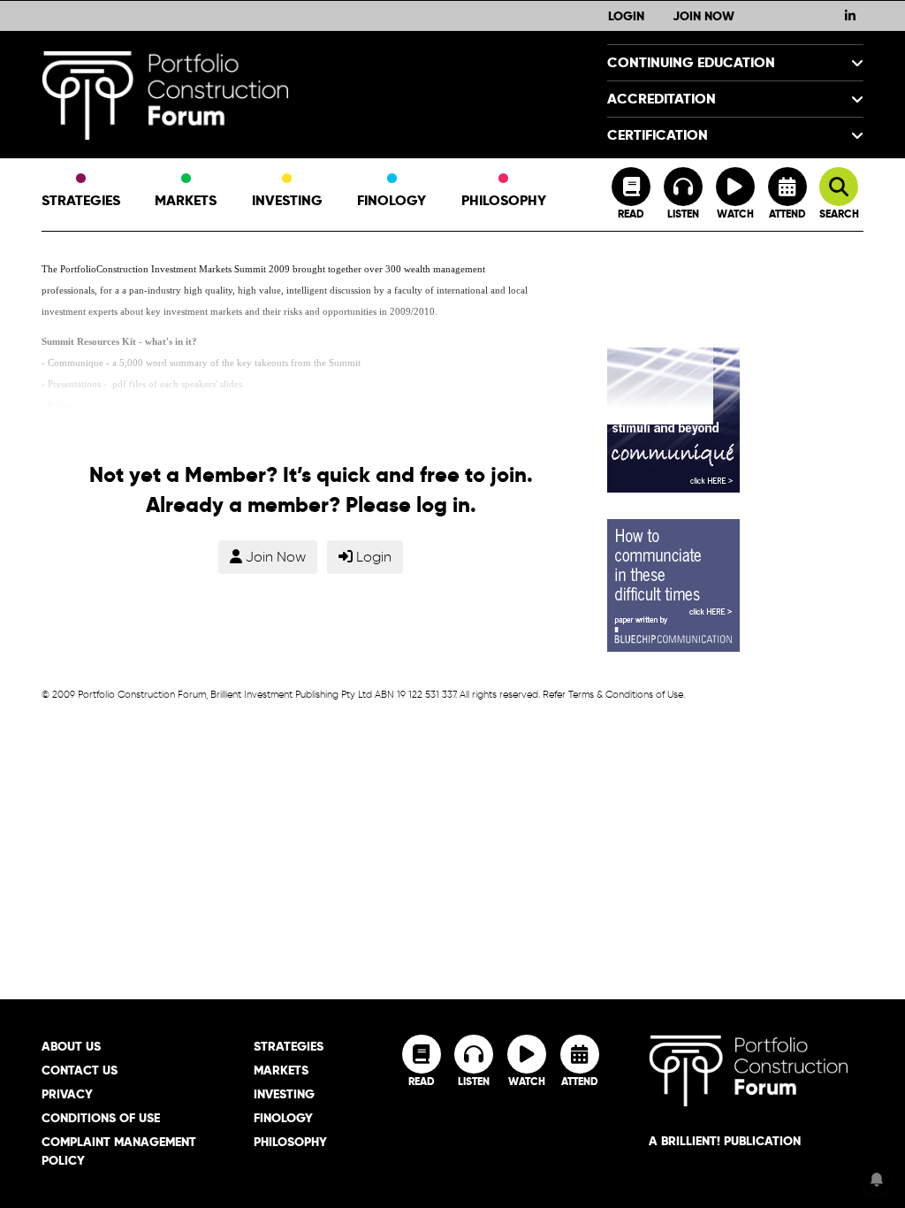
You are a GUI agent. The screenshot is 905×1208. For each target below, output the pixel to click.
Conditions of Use (101, 1118)
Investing (287, 200)
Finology (391, 200)
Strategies (81, 200)
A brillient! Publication (725, 1141)
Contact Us (80, 1070)
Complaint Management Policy (119, 1151)
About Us (71, 1046)
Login (626, 16)
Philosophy (503, 200)
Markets (186, 200)
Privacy (67, 1094)
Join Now (703, 16)
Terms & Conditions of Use (625, 694)
